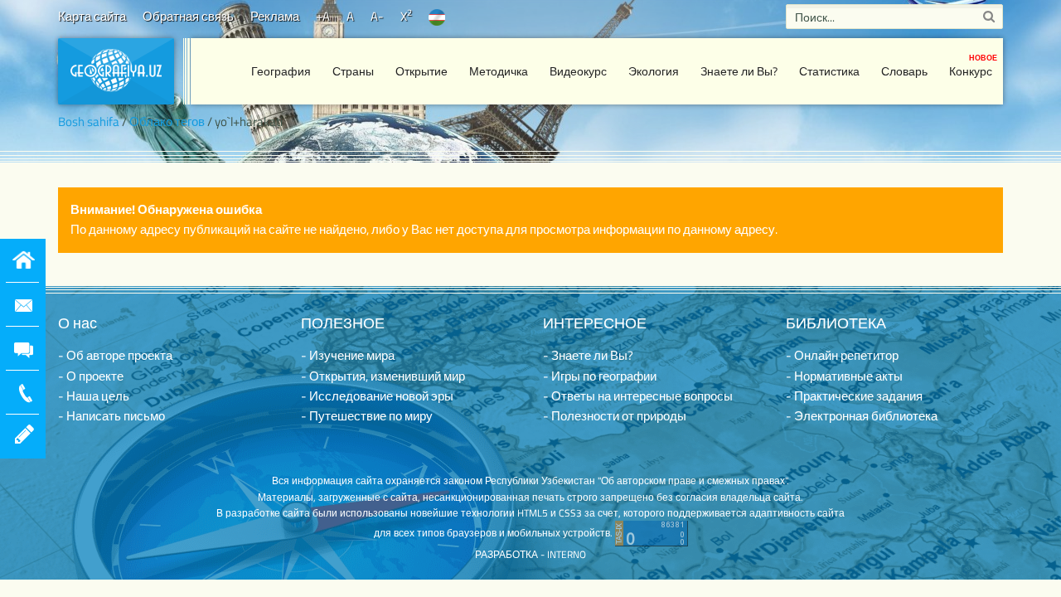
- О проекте (91, 376)
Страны (353, 71)
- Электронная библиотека (861, 415)
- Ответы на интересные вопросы (638, 395)
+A (323, 16)
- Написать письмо (111, 415)
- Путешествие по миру (367, 415)
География (281, 71)
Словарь (904, 71)
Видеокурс (578, 71)
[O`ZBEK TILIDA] (437, 16)
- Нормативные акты (844, 376)
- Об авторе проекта (115, 355)
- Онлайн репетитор (842, 355)
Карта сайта (92, 16)
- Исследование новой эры (377, 395)
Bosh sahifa (88, 121)
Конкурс (973, 66)
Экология (653, 71)
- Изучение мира (348, 355)
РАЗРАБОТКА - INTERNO (530, 554)
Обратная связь (188, 16)
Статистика (829, 71)
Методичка (498, 71)
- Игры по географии (599, 376)
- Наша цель (93, 395)
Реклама (274, 16)
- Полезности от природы (614, 415)
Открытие (421, 71)
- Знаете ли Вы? (588, 355)
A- (377, 16)
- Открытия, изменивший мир (383, 376)
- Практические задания (854, 395)
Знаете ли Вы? (739, 71)
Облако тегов (167, 121)
